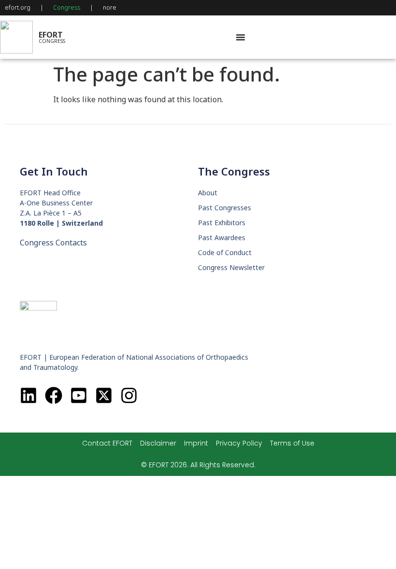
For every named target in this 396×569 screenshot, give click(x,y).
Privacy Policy (239, 443)
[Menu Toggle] (240, 37)
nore (109, 7)
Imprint (196, 443)
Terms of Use (292, 443)
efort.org (17, 7)
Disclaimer (158, 443)
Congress (66, 7)
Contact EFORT (107, 443)
